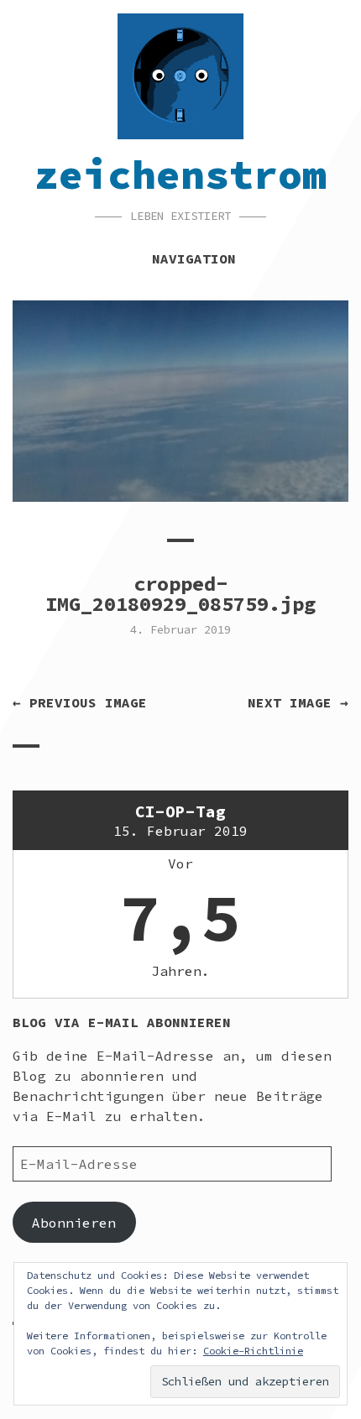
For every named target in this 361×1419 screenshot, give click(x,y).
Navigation (194, 258)
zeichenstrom (180, 174)
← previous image (80, 702)
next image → (298, 702)
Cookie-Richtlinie (253, 1350)
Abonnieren (74, 1222)
